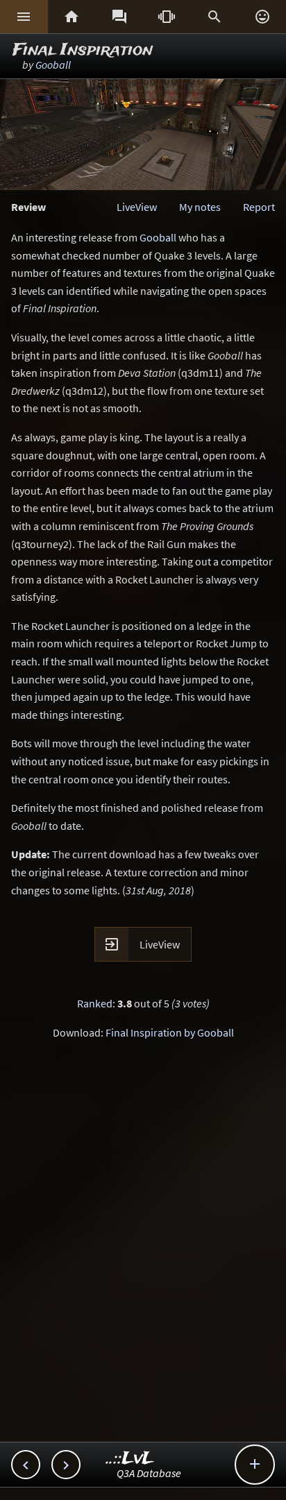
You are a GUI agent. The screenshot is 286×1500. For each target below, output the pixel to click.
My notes (200, 207)
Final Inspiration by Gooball (170, 1032)
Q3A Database (149, 1473)
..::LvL (130, 1459)
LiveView (137, 207)
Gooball (53, 64)
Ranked (94, 1003)
